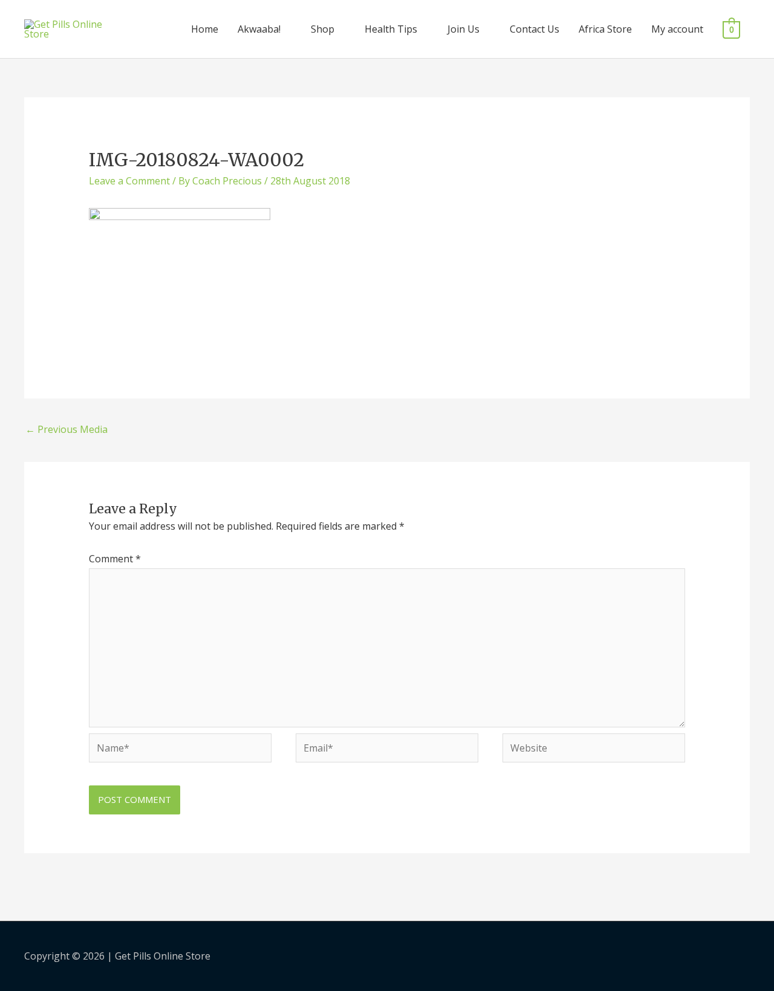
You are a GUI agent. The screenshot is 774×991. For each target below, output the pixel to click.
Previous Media (66, 429)
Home (204, 29)
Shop (322, 29)
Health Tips (391, 29)
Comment (115, 558)
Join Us (463, 29)
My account (677, 29)
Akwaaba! (259, 29)
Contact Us (534, 29)
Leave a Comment (129, 180)
